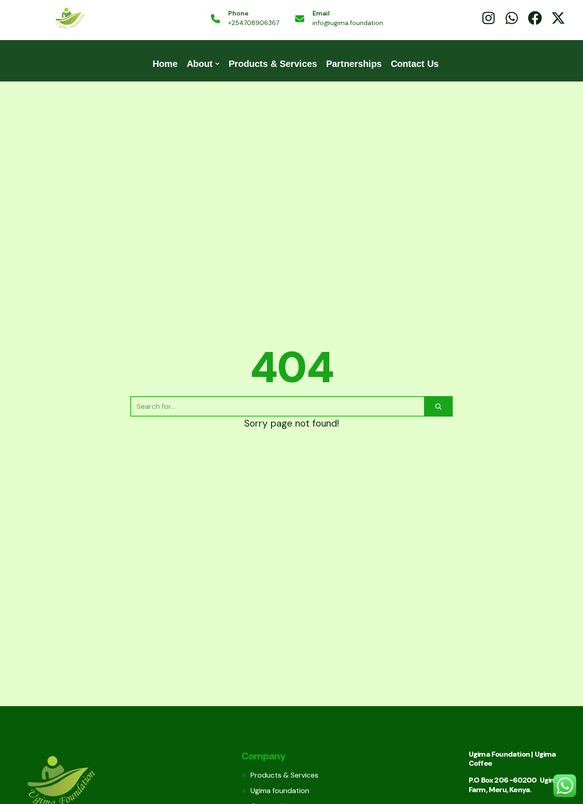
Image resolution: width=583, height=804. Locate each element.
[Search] (438, 406)
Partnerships (354, 64)
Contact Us (415, 64)
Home (165, 64)
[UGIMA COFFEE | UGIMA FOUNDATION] (69, 19)
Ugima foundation (280, 790)
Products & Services (273, 64)
